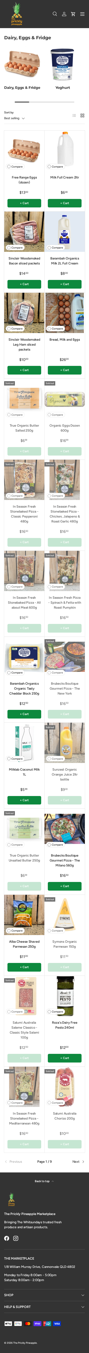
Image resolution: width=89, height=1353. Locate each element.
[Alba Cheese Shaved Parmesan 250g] (24, 915)
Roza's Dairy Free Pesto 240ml (64, 1025)
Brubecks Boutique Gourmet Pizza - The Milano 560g (65, 860)
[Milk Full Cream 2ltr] (64, 151)
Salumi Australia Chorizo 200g (64, 1115)
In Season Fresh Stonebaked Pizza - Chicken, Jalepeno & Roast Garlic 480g (65, 514)
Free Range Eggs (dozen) (24, 179)
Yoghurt (62, 88)
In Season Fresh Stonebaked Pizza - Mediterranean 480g (24, 1118)
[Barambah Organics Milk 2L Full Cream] (64, 232)
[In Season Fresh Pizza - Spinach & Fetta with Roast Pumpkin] (64, 571)
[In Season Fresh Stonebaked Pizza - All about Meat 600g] (24, 571)
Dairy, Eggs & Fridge (22, 88)
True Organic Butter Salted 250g (24, 428)
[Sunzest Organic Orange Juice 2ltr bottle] (64, 743)
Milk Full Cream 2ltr (64, 177)
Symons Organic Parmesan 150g (64, 944)
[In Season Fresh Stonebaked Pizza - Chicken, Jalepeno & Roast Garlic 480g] (64, 480)
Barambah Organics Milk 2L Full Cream (64, 260)
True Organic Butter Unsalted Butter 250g (24, 857)
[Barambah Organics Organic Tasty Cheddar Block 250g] (24, 657)
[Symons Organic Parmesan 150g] (64, 915)
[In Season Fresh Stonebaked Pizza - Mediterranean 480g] (24, 1087)
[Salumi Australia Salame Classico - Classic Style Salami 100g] (24, 996)
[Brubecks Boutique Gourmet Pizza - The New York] (64, 657)
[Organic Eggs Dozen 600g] (64, 399)
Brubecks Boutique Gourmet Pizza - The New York (65, 688)
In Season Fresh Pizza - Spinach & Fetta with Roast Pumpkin (64, 602)
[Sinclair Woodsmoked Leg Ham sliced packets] (24, 313)
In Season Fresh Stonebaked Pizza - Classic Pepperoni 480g (24, 514)
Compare (17, 166)
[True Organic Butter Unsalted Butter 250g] (24, 829)
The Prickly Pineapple (25, 1342)
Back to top (42, 1181)
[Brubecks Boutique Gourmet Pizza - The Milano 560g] (64, 829)
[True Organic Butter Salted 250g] (24, 399)
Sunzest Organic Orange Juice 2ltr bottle (65, 774)
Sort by (9, 112)
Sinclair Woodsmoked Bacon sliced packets (24, 260)
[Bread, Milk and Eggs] (64, 313)
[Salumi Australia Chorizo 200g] (64, 1087)
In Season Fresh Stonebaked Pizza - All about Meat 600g (24, 602)
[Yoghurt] (63, 64)
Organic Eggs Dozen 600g (64, 428)
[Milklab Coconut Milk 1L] (24, 743)
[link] (17, 1161)
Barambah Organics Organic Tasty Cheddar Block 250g (24, 688)
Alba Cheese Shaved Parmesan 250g (24, 944)
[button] (73, 14)
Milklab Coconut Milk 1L (24, 772)
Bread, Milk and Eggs (64, 340)
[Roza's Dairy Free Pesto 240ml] (64, 996)
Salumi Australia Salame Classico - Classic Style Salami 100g (24, 1030)
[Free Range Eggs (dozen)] (24, 151)
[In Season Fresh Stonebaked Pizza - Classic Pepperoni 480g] (24, 480)
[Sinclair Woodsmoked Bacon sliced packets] (24, 232)
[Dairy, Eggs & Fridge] (22, 64)
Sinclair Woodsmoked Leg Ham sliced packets (24, 344)
